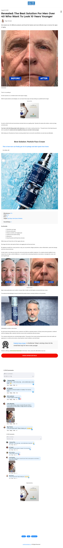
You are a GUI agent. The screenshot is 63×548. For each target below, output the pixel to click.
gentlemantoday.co (27, 544)
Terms (29, 536)
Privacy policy (34, 536)
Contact (23, 536)
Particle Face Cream (20, 343)
